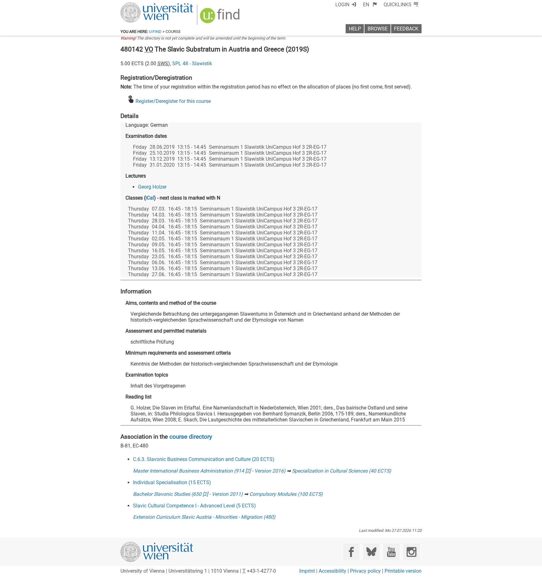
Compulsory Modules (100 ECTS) (286, 494)
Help (355, 29)
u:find (155, 31)
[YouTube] (391, 552)
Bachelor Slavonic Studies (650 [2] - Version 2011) (188, 494)
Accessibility (332, 571)
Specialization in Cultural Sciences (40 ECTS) (341, 471)
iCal (150, 198)
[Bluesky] (371, 552)
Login (342, 5)
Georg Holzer (152, 187)
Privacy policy (365, 571)
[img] (220, 18)
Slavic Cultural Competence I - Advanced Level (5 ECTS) (194, 506)
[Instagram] (411, 552)
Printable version (403, 571)
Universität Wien (142, 5)
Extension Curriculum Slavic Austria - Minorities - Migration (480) (204, 517)
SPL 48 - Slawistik (192, 64)
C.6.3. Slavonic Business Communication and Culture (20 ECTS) (203, 459)
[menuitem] (370, 4)
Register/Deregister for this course (173, 101)
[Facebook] (351, 552)
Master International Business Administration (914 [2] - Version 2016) (209, 471)
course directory (190, 436)
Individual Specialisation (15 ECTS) (172, 482)
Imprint (307, 571)
